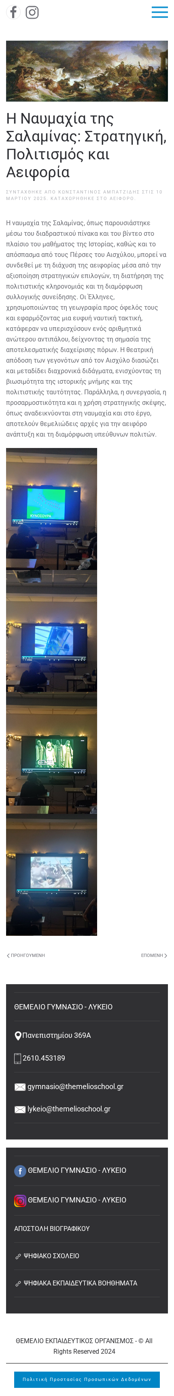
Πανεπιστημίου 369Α (56, 1035)
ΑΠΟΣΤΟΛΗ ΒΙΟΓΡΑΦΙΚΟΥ (52, 1229)
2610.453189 (43, 1058)
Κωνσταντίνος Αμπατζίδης (99, 192)
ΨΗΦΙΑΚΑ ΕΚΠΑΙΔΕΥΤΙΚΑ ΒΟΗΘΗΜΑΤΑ (79, 1283)
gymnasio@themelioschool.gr (74, 1086)
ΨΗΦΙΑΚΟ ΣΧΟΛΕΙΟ (50, 1256)
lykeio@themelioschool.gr (68, 1109)
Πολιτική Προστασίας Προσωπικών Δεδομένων (87, 1379)
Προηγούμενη (28, 955)
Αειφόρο (122, 198)
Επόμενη (152, 955)
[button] (160, 12)
